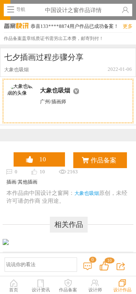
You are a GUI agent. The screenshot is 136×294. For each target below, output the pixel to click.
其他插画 (27, 182)
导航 (20, 9)
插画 (11, 182)
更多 (128, 26)
